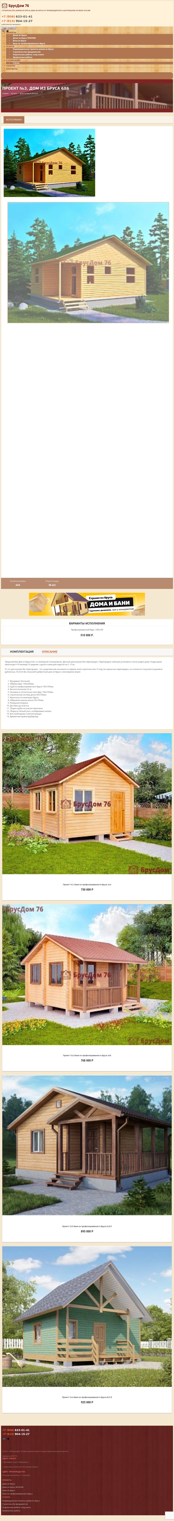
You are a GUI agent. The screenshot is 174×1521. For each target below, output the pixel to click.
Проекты (11, 32)
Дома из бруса (20, 35)
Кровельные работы (22, 57)
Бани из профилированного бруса (29, 43)
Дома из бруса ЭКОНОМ (24, 38)
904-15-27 (17, 21)
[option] (87, 163)
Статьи (16, 63)
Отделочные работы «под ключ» (28, 54)
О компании (13, 60)
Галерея (10, 66)
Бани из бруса (19, 40)
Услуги (10, 46)
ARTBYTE (14, 1456)
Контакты (11, 69)
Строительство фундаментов (27, 52)
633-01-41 (17, 17)
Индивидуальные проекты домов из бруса (33, 49)
